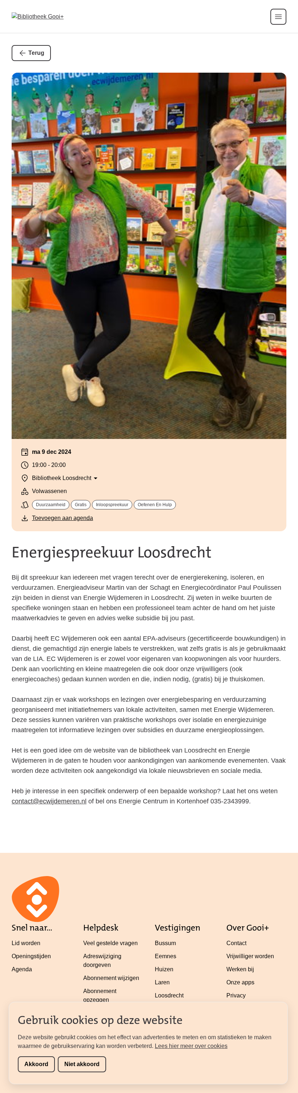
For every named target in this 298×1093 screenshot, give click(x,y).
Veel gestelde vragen (110, 943)
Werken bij (240, 969)
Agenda (22, 969)
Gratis (80, 504)
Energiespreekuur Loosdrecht (112, 552)
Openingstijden (31, 956)
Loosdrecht (169, 995)
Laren (162, 982)
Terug (36, 53)
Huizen (164, 969)
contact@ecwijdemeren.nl (49, 801)
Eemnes (165, 956)
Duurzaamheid (50, 504)
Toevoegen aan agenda (62, 518)
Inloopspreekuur (112, 504)
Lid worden (26, 943)
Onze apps (240, 982)
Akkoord (36, 1064)
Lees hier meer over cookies (191, 1046)
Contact (236, 943)
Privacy (236, 995)
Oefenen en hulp (155, 504)
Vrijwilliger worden (250, 956)
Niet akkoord (82, 1064)
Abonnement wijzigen (111, 978)
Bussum (165, 943)
